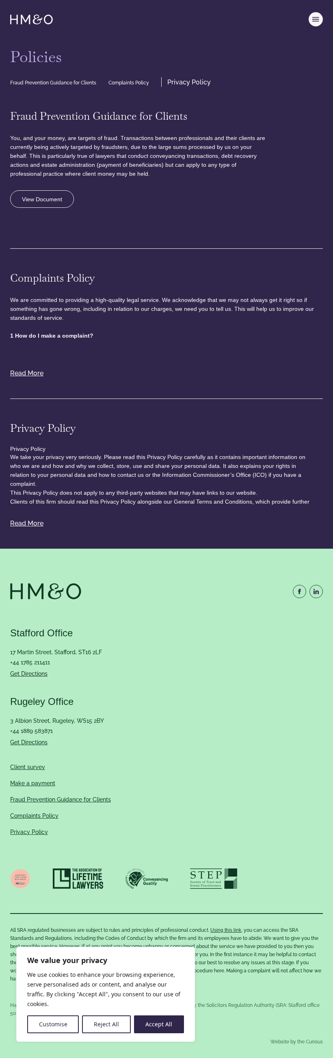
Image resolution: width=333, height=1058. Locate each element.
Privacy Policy (189, 82)
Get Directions (29, 673)
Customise (53, 1024)
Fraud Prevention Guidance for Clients (53, 83)
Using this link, (226, 930)
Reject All (106, 1024)
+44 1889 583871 (31, 731)
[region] (105, 994)
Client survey (27, 767)
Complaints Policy (128, 83)
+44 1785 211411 (30, 662)
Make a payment (32, 783)
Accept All (158, 1024)
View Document (42, 199)
